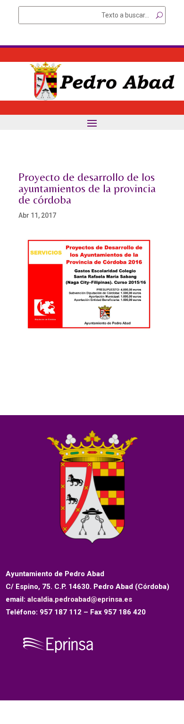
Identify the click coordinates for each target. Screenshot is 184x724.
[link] (92, 98)
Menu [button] (92, 122)
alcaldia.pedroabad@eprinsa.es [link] (79, 599)
